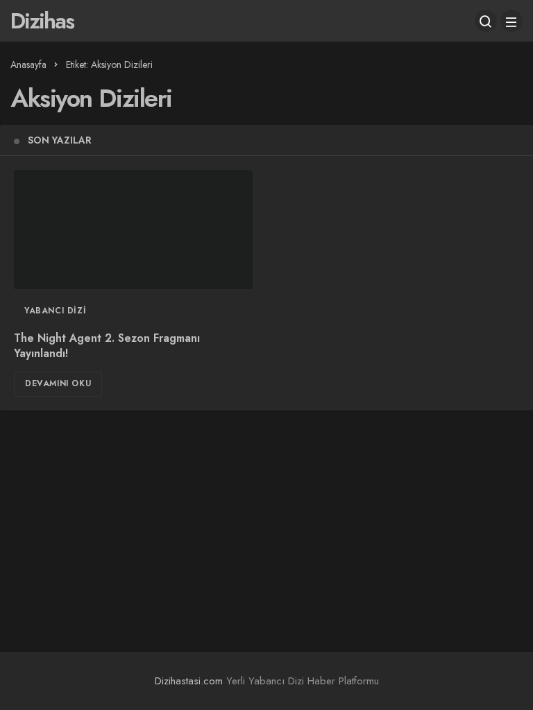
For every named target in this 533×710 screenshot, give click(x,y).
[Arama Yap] (486, 21)
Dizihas (42, 21)
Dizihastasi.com (189, 681)
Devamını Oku (58, 383)
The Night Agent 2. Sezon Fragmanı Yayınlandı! (107, 345)
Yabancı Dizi (55, 310)
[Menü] (511, 21)
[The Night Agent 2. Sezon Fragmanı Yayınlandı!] (133, 229)
